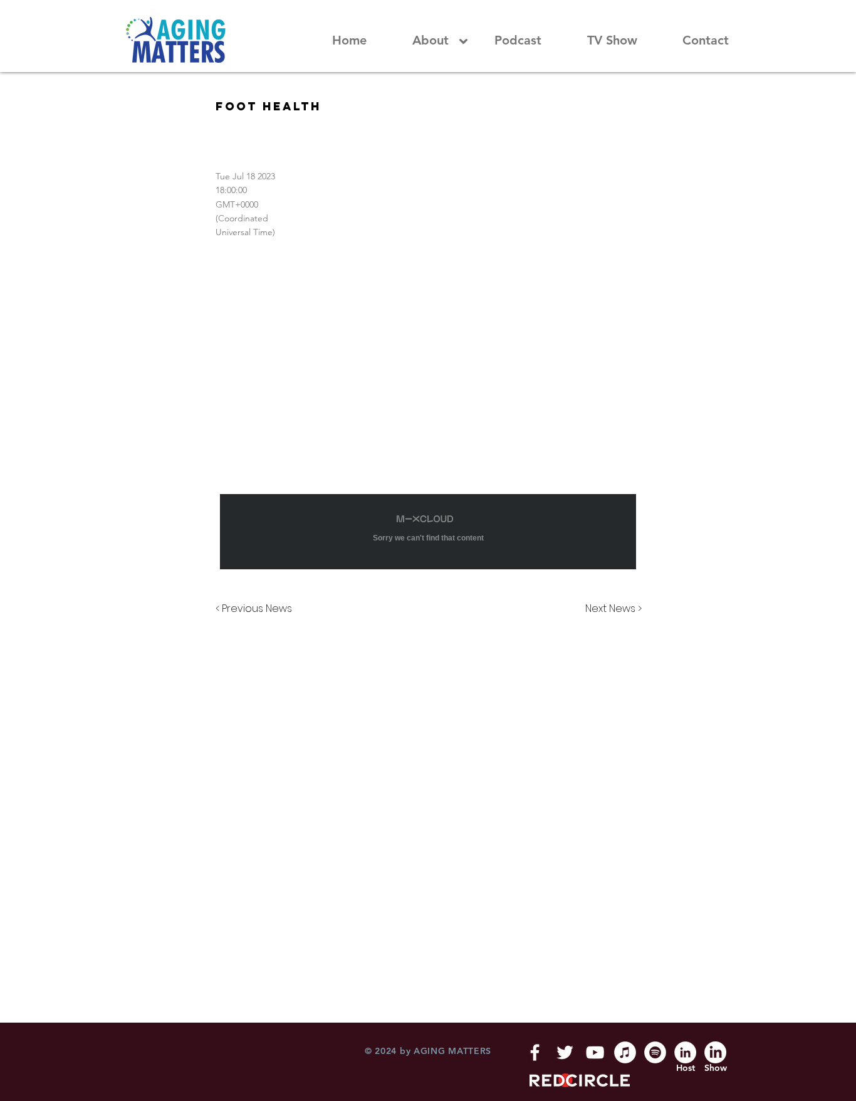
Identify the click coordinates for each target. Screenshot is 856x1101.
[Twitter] (565, 1052)
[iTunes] (625, 1052)
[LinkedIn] (685, 1052)
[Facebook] (535, 1052)
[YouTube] (595, 1052)
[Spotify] (655, 1052)
